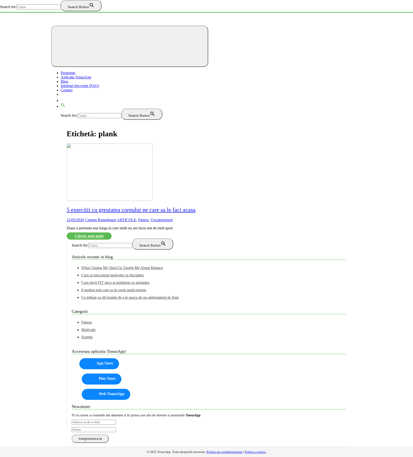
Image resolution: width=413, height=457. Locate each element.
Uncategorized (162, 220)
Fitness (143, 220)
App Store (104, 363)
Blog (64, 81)
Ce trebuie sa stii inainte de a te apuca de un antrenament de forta (130, 297)
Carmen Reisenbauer (100, 220)
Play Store (107, 378)
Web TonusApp (111, 394)
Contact (66, 90)
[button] (63, 106)
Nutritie (87, 337)
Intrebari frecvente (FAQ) (80, 86)
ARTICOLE (126, 220)
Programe (68, 73)
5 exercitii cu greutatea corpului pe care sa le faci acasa (131, 210)
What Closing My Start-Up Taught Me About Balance (122, 268)
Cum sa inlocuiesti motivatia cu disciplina (112, 275)
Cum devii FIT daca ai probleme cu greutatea (115, 283)
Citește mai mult (89, 236)
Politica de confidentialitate (224, 452)
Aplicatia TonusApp (76, 77)
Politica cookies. (255, 452)
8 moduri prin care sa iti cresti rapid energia (113, 290)
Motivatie (88, 330)
